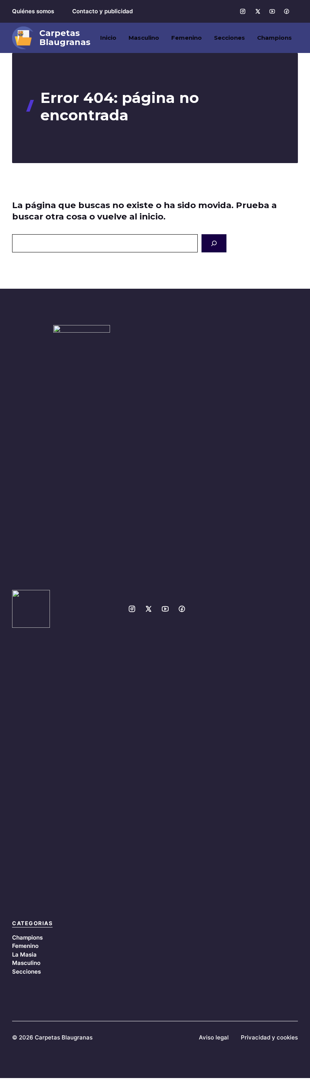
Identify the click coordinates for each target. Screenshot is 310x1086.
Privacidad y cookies (269, 1037)
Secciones (229, 37)
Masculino (144, 37)
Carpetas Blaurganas (64, 38)
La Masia (24, 954)
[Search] (214, 243)
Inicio (108, 37)
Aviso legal (214, 1037)
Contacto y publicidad (102, 11)
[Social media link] (243, 11)
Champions (274, 37)
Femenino (186, 37)
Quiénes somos (33, 11)
